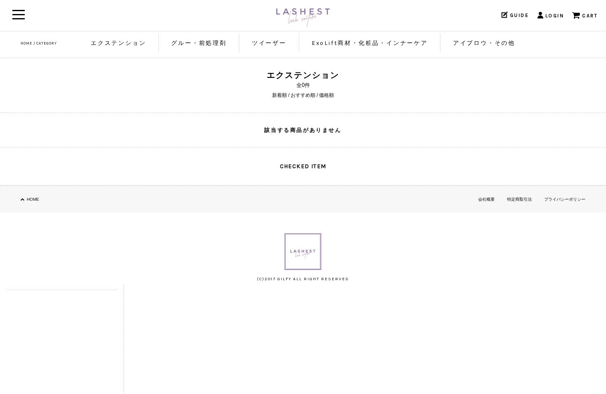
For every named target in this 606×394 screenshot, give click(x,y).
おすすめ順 (303, 95)
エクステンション (118, 43)
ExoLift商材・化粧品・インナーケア (370, 43)
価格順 (326, 95)
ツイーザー (269, 43)
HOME (26, 43)
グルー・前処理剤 (198, 43)
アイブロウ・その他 (484, 43)
